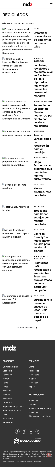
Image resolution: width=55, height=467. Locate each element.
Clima (31, 367)
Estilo (5, 383)
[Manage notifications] (49, 455)
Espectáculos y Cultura (13, 406)
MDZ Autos (8, 418)
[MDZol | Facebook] (17, 431)
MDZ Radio (34, 374)
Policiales (7, 374)
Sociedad (7, 398)
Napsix (32, 387)
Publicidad (33, 400)
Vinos (5, 387)
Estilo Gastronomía (12, 410)
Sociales (7, 390)
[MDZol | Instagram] (24, 431)
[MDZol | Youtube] (31, 431)
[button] (51, 4)
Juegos (32, 379)
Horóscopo (34, 371)
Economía (7, 371)
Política (6, 394)
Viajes (6, 414)
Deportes (7, 402)
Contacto (33, 404)
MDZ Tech (33, 383)
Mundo (6, 379)
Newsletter (8, 422)
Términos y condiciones (40, 416)
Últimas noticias (10, 367)
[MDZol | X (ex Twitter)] (38, 431)
